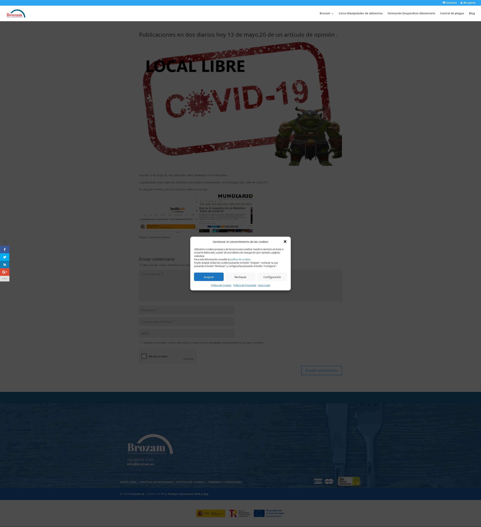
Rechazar (240, 277)
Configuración (272, 277)
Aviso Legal (264, 285)
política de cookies (240, 259)
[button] (285, 241)
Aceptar (209, 277)
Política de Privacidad (244, 285)
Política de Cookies (221, 285)
